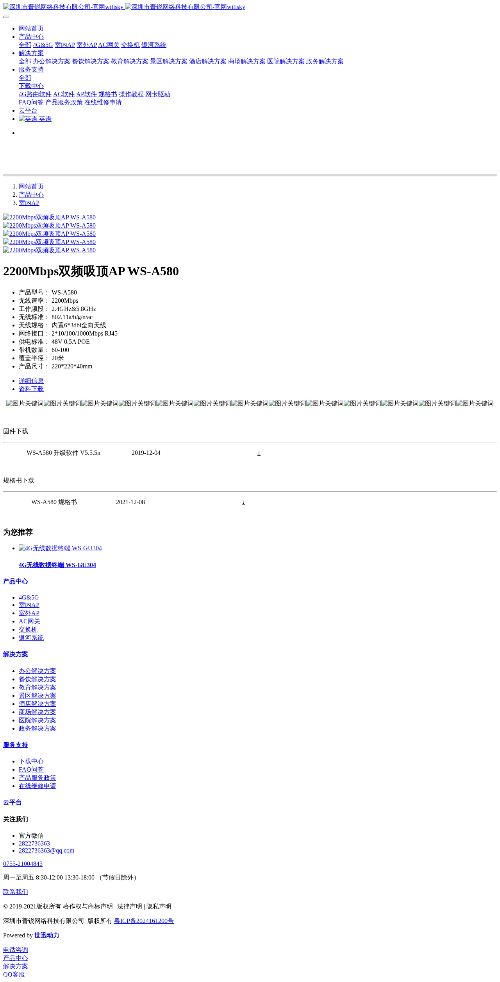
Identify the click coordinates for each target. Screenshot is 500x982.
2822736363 (34, 843)
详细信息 (31, 380)
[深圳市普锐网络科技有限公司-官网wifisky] (250, 7)
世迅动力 (46, 935)
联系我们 (15, 892)
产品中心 (31, 194)
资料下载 (31, 389)
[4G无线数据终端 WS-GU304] (60, 548)
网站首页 (31, 28)
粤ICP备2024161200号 (144, 920)
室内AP (29, 202)
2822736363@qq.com (46, 850)
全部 (25, 44)
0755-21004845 (23, 863)
